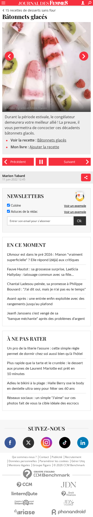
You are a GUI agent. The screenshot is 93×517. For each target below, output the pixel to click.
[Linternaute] (24, 494)
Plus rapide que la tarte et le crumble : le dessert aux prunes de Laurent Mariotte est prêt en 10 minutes (45, 368)
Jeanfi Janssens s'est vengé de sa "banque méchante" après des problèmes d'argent (46, 316)
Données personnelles (23, 461)
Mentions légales (19, 465)
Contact (44, 457)
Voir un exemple (75, 206)
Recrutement (73, 457)
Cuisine (15, 205)
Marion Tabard (13, 176)
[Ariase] (24, 511)
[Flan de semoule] (18, 162)
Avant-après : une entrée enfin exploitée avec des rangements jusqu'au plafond (45, 301)
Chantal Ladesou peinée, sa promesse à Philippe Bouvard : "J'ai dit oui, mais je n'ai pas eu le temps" (46, 286)
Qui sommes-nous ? (24, 457)
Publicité (57, 457)
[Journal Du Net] (68, 485)
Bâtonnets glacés (51, 140)
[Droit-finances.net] (68, 494)
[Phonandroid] (68, 512)
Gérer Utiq (78, 461)
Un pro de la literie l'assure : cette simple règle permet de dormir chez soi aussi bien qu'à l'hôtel (45, 351)
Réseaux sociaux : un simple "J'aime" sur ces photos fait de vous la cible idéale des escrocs (43, 400)
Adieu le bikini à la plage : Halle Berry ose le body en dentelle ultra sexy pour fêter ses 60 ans (45, 385)
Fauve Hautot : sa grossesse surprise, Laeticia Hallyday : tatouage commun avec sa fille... (42, 271)
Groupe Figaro (42, 465)
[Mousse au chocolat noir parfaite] (70, 162)
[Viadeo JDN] (68, 503)
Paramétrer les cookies (54, 461)
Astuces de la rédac (24, 211)
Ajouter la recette (44, 146)
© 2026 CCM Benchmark (69, 465)
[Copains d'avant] (24, 502)
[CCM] (24, 485)
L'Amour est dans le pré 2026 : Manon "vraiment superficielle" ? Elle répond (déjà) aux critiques (45, 257)
